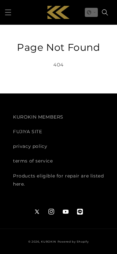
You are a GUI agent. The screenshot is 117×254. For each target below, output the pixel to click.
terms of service (33, 161)
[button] (8, 12)
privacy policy (30, 146)
